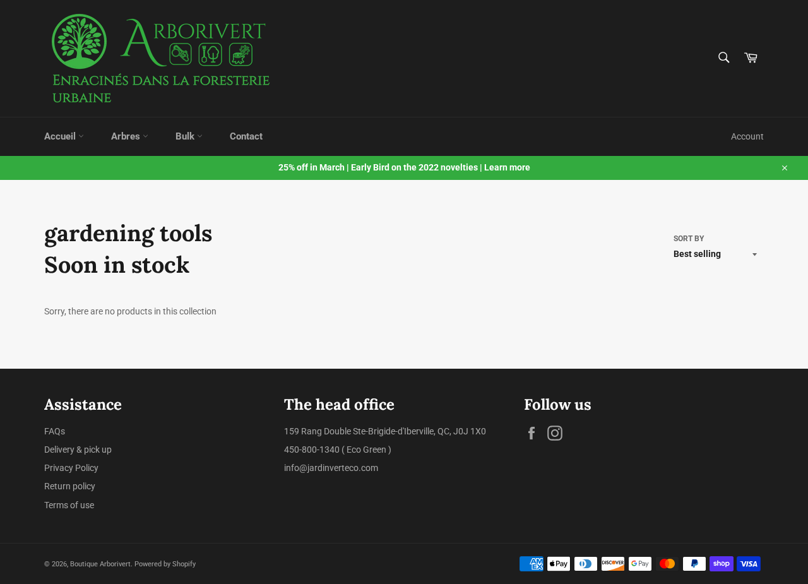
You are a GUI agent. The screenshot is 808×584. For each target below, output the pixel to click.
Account (747, 136)
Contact (246, 136)
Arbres (127, 136)
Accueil (61, 136)
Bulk (186, 136)
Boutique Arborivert (100, 564)
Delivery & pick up (78, 449)
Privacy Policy (71, 468)
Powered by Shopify (165, 564)
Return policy (69, 486)
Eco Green (366, 449)
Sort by (689, 238)
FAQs (54, 431)
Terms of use (69, 505)
